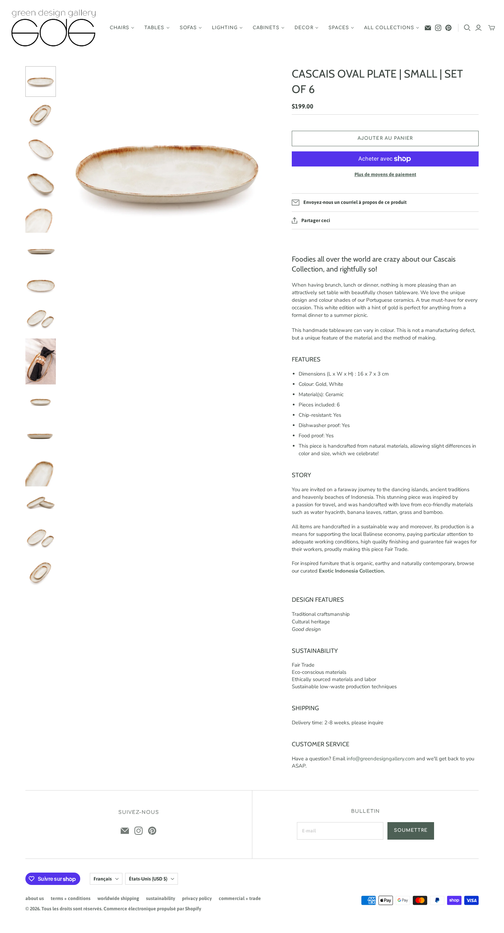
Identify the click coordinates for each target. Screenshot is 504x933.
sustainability (160, 898)
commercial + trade (240, 898)
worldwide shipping (118, 898)
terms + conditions (71, 898)
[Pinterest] (448, 28)
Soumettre (411, 830)
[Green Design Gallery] (54, 28)
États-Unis (148, 879)
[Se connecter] (478, 28)
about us (34, 898)
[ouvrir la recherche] (467, 27)
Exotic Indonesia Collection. (352, 570)
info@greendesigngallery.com (381, 758)
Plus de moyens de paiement (385, 174)
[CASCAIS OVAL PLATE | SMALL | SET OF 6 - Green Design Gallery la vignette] (40, 81)
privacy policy (197, 898)
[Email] (428, 28)
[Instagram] (438, 28)
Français (103, 879)
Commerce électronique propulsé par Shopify (152, 908)
